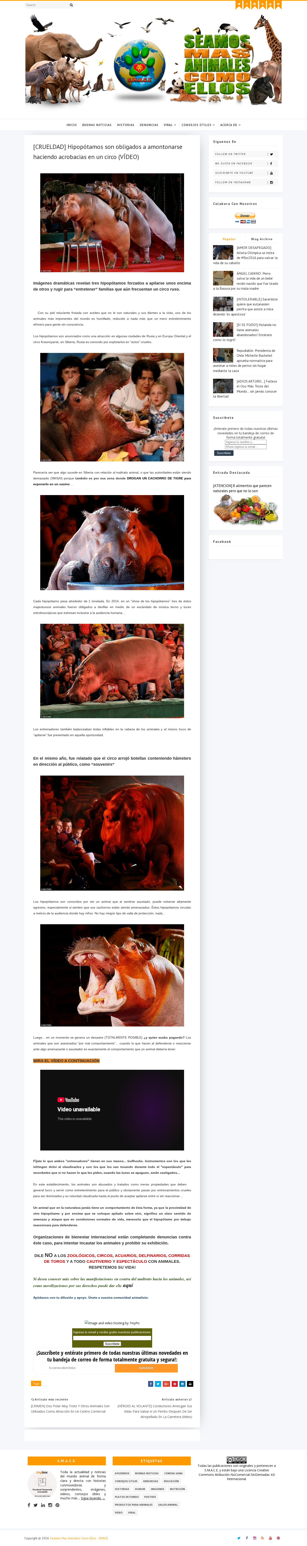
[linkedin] (43, 1505)
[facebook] (246, 5)
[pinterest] (278, 5)
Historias (125, 125)
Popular (229, 239)
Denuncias (149, 125)
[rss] (262, 5)
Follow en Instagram (233, 182)
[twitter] (239, 5)
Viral (168, 125)
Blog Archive (262, 239)
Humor (140, 1489)
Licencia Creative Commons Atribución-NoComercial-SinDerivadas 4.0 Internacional (237, 1474)
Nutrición (177, 1489)
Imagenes (157, 1489)
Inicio (72, 125)
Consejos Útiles (196, 125)
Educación (171, 1481)
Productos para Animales (134, 1504)
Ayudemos (122, 1473)
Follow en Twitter (230, 154)
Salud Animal (168, 1504)
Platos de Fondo (127, 1496)
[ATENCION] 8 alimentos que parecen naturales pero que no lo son (242, 488)
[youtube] (270, 5)
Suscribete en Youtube (234, 172)
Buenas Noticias (97, 125)
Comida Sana (173, 1473)
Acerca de (228, 125)
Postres (150, 1496)
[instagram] (254, 5)
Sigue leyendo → (93, 1498)
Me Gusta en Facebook (233, 163)
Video (118, 1512)
